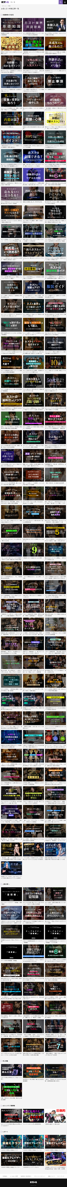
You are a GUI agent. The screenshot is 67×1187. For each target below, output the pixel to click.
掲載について (51, 1176)
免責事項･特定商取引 (26, 1176)
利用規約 (5, 1176)
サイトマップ (60, 1176)
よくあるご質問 (14, 1176)
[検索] (61, 2)
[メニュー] (65, 2)
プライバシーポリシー (39, 1176)
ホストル (4, 6)
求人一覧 (13, 2)
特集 (9, 6)
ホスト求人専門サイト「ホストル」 (5, 2)
